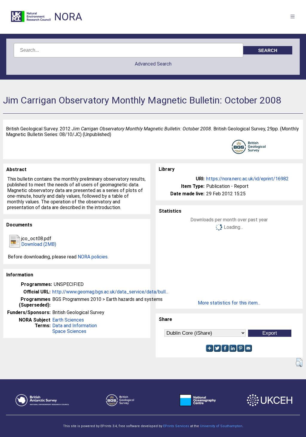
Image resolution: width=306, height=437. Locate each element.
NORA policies (93, 257)
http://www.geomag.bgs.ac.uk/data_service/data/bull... (110, 292)
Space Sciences (69, 331)
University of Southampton (221, 426)
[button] (299, 362)
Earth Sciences (68, 320)
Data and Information (74, 325)
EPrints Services (176, 426)
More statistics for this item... (229, 303)
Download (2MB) (38, 244)
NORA (68, 17)
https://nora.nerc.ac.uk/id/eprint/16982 (247, 179)
